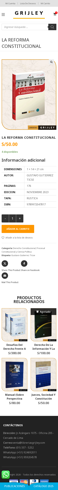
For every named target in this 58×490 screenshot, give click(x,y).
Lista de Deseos (28, 3)
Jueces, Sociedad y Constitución (43, 396)
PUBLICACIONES (14, 486)
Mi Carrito (45, 3)
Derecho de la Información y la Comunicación (43, 346)
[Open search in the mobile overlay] (29, 27)
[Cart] (54, 14)
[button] (51, 61)
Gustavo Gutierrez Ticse (23, 255)
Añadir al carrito (17, 228)
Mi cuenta (10, 3)
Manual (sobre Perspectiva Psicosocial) (14, 396)
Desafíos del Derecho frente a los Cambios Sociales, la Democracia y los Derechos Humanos (14, 346)
